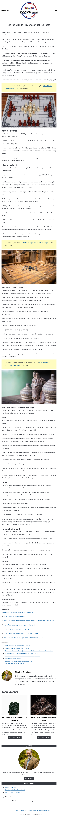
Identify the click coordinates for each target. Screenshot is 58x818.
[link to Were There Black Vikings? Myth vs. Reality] (43, 705)
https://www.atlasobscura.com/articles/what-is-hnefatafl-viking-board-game (29, 621)
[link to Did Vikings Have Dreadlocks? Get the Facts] (14, 705)
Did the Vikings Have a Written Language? (37, 243)
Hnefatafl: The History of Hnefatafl (14, 663)
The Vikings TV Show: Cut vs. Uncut (15, 790)
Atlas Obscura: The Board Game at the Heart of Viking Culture (22, 656)
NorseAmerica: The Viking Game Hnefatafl (17, 648)
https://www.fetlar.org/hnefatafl (14, 616)
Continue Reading (14, 737)
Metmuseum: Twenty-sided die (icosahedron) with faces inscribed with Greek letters (29, 651)
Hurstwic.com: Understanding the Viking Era (17, 645)
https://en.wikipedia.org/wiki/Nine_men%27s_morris (21, 633)
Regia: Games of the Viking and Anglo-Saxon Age (18, 661)
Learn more (29, 778)
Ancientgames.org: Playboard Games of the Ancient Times (21, 653)
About (16, 810)
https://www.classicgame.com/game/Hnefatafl (19, 625)
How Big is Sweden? (10, 787)
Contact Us (23, 810)
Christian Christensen (23, 672)
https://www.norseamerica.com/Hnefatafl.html (19, 612)
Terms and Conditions (43, 810)
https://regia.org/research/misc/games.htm (18, 629)
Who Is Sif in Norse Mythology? (13, 792)
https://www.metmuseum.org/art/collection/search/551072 (24, 638)
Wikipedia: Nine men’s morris (13, 658)
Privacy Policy (32, 810)
